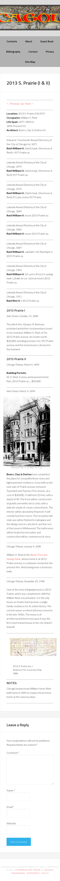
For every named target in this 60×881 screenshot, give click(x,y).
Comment (13, 752)
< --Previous (13, 103)
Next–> (29, 103)
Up (22, 103)
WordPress (33, 873)
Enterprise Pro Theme (27, 870)
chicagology (30, 20)
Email (10, 806)
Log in (45, 873)
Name (11, 790)
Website (11, 823)
